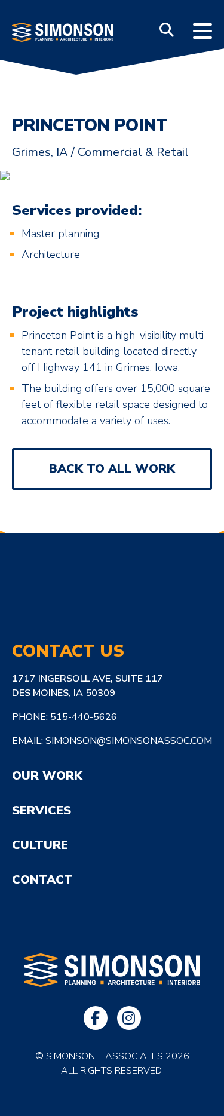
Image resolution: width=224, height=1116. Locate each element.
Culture (40, 845)
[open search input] (166, 30)
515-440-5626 (83, 716)
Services (41, 810)
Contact (42, 880)
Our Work (47, 776)
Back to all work (112, 469)
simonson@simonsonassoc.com (128, 740)
